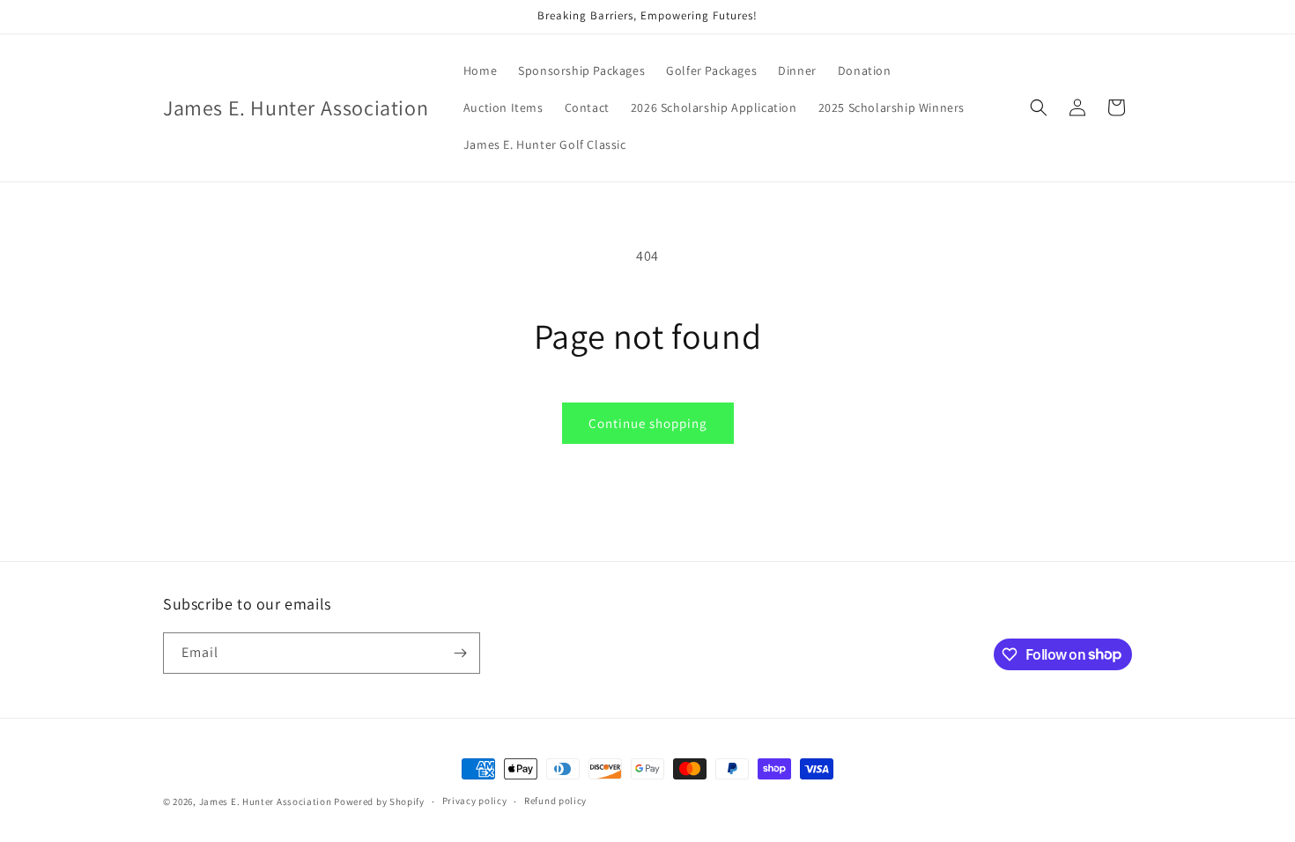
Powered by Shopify (379, 801)
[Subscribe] (459, 653)
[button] (1038, 107)
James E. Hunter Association (265, 801)
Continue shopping (647, 423)
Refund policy (555, 800)
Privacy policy (474, 800)
